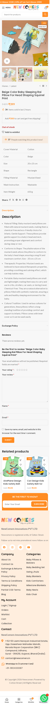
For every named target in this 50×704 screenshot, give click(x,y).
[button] (4, 43)
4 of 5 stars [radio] (24, 370)
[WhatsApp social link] (23, 200)
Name (5, 406)
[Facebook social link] (9, 200)
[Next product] (46, 86)
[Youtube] (29, 547)
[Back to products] (43, 86)
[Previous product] (40, 86)
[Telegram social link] (26, 200)
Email (5, 417)
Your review (8, 374)
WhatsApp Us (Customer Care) (19, 664)
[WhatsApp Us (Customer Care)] (3, 664)
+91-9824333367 (14, 668)
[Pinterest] (20, 547)
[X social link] (13, 200)
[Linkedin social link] (20, 200)
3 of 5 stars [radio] (22, 370)
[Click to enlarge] (7, 61)
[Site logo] (26, 7)
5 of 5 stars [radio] (26, 370)
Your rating (7, 370)
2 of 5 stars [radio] (20, 370)
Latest (13, 86)
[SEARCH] (45, 14)
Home (5, 86)
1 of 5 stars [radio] (17, 370)
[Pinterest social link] (16, 200)
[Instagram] (12, 547)
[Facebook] (4, 547)
